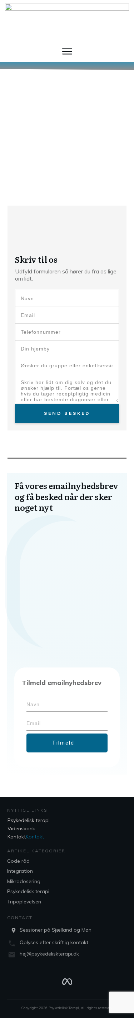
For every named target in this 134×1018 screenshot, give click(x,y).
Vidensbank (21, 828)
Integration (20, 871)
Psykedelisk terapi (29, 820)
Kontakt (17, 836)
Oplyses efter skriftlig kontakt (54, 942)
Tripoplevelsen (24, 901)
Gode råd (18, 861)
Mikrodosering (23, 881)
